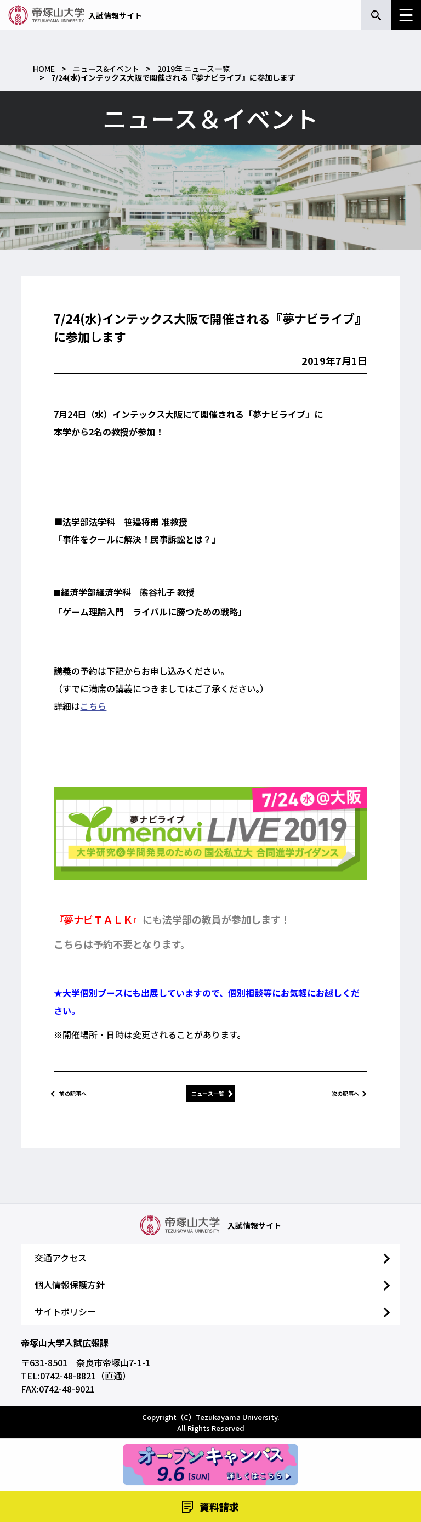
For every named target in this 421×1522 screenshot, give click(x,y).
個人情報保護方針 (70, 1284)
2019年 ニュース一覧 (193, 68)
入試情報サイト (115, 15)
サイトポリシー (65, 1311)
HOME (44, 68)
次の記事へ (345, 1093)
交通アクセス (61, 1257)
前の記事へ (73, 1093)
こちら (93, 705)
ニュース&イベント (106, 68)
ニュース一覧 (207, 1093)
